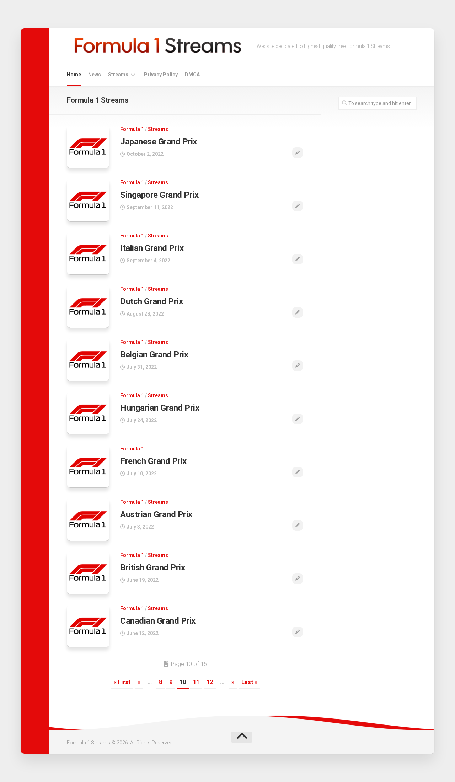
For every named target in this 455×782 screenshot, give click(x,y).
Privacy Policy (161, 74)
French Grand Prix (153, 461)
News (94, 74)
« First (122, 682)
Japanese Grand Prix (158, 142)
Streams (118, 74)
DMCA (192, 74)
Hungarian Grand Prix (159, 408)
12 (210, 682)
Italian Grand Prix (151, 248)
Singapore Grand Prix (159, 195)
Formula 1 (132, 129)
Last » (249, 682)
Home (74, 74)
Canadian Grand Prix (158, 621)
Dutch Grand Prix (151, 301)
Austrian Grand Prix (156, 514)
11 (196, 682)
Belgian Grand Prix (154, 355)
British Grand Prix (152, 568)
